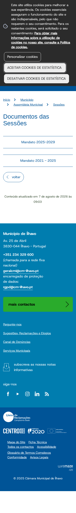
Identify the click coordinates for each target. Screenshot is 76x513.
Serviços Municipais (16, 351)
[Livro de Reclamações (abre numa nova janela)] (16, 417)
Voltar (16, 177)
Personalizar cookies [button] (22, 56)
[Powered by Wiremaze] (65, 469)
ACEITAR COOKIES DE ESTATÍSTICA (35, 67)
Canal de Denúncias (16, 342)
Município (26, 100)
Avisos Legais (39, 457)
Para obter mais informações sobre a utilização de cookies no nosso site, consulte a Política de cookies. (40, 40)
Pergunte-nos (12, 324)
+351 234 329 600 (18, 254)
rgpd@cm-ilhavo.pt (18, 287)
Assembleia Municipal (28, 104)
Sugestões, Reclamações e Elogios (27, 333)
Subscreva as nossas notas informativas (35, 367)
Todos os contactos (20, 447)
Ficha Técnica (37, 442)
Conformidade (17, 457)
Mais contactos (21, 304)
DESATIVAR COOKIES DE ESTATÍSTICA (36, 78)
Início (6, 100)
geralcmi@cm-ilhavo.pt (21, 271)
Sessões (59, 104)
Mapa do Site (16, 442)
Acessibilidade (46, 447)
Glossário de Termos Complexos (29, 453)
